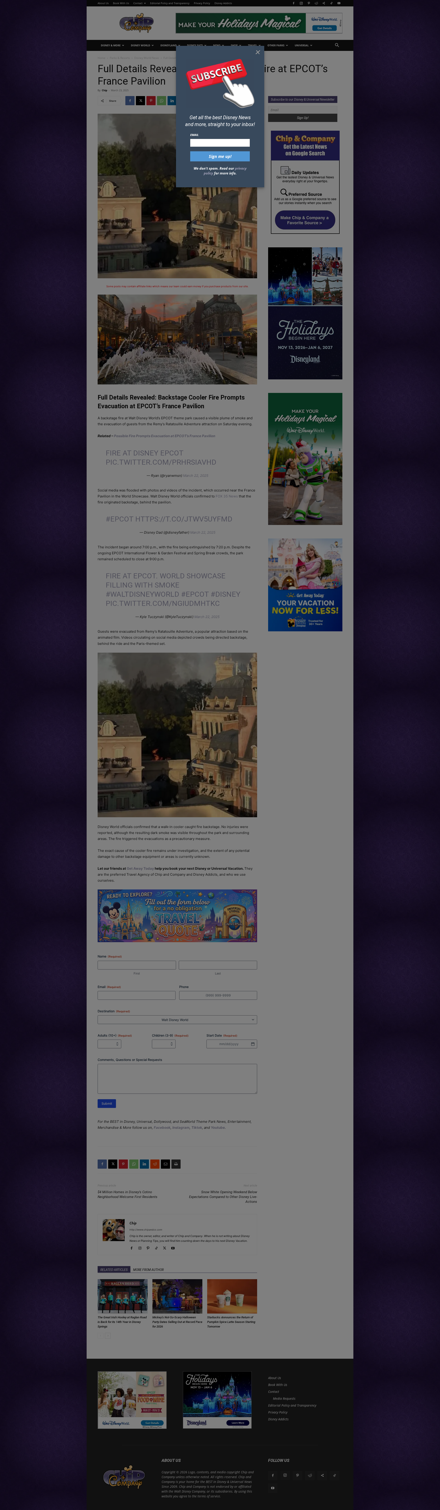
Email (194, 135)
